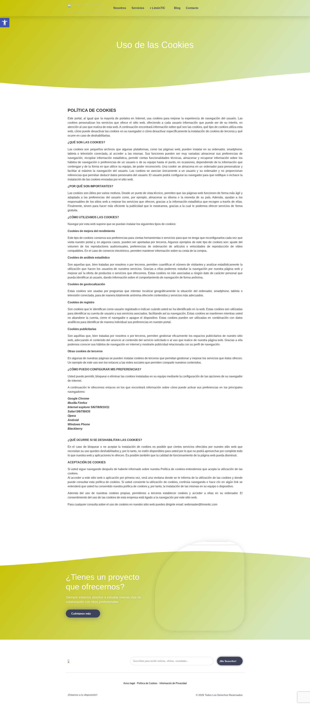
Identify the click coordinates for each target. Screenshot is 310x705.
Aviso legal (129, 683)
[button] (4, 22)
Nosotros (119, 7)
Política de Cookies (147, 683)
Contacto (192, 7)
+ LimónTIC (157, 7)
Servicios (137, 7)
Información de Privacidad (173, 683)
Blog (177, 7)
